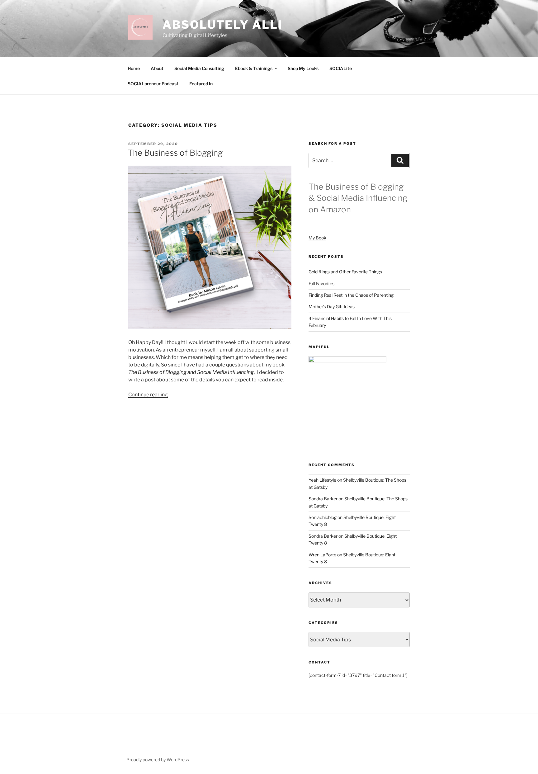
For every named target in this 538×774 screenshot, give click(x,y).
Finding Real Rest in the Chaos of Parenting (351, 295)
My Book (317, 237)
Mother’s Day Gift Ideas (332, 306)
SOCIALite (340, 68)
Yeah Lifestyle (322, 480)
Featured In (201, 83)
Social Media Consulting (199, 68)
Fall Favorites (321, 283)
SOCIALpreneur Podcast (153, 83)
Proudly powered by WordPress (157, 759)
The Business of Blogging (175, 153)
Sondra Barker (323, 498)
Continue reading (148, 395)
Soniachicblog (323, 517)
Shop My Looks (303, 68)
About (157, 68)
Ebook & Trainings (253, 68)
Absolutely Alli (222, 24)
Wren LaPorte (322, 554)
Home (134, 68)
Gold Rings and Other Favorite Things (345, 271)
